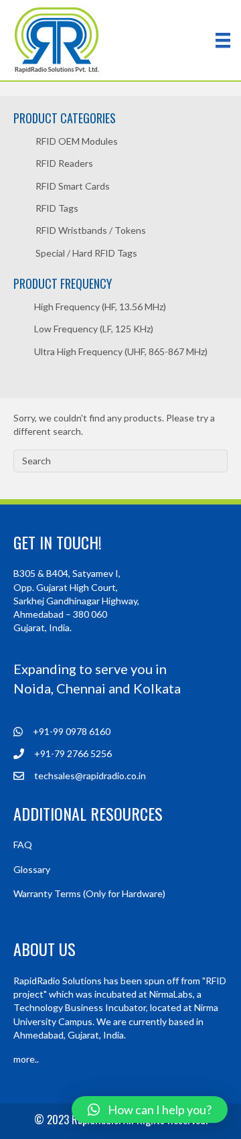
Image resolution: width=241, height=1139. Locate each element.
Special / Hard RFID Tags (86, 253)
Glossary (31, 869)
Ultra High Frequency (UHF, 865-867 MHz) (121, 351)
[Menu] (223, 39)
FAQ (22, 844)
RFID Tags (56, 208)
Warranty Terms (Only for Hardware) (89, 893)
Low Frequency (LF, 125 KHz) (93, 328)
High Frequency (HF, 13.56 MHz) (100, 306)
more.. (26, 1059)
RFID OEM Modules (76, 141)
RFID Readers (64, 163)
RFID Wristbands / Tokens (90, 230)
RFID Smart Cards (72, 186)
